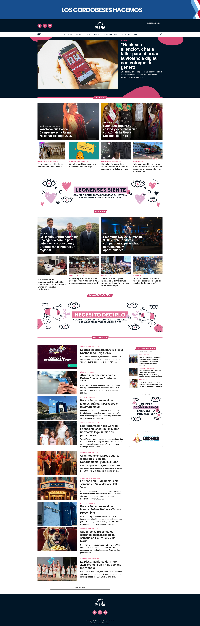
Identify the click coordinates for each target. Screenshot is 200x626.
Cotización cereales (128, 34)
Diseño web (95, 623)
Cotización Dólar (110, 34)
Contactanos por (92, 34)
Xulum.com (105, 623)
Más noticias (80, 587)
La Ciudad (67, 34)
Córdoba (77, 34)
